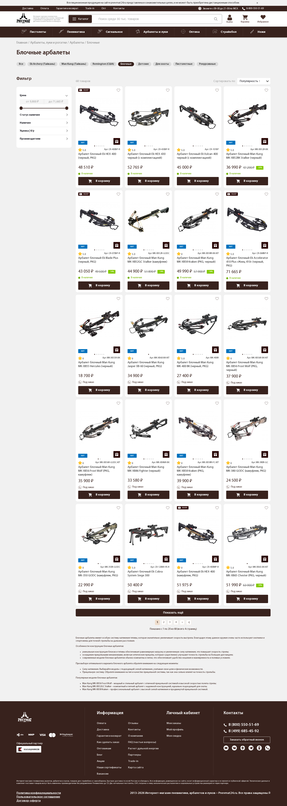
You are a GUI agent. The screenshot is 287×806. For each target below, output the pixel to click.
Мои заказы (174, 723)
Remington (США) (103, 64)
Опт (103, 8)
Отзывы (133, 723)
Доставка (27, 8)
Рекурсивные (207, 64)
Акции (100, 761)
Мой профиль (175, 729)
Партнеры (134, 755)
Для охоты (162, 64)
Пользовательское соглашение (38, 797)
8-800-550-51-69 (255, 8)
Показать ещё (173, 612)
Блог (99, 755)
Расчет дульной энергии (143, 748)
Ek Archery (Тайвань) (42, 64)
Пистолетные (184, 64)
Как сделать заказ (108, 742)
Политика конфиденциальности (38, 793)
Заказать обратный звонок (247, 739)
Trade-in (89, 8)
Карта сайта (136, 767)
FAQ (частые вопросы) (142, 742)
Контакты (118, 8)
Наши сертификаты (109, 767)
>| (189, 622)
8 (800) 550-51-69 (244, 725)
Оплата (44, 8)
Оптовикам (104, 748)
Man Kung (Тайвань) (74, 64)
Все (21, 64)
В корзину (103, 181)
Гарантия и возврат (67, 8)
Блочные (126, 64)
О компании (135, 736)
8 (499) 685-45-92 (244, 731)
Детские (143, 64)
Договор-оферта (28, 800)
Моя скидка (174, 736)
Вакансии (102, 774)
